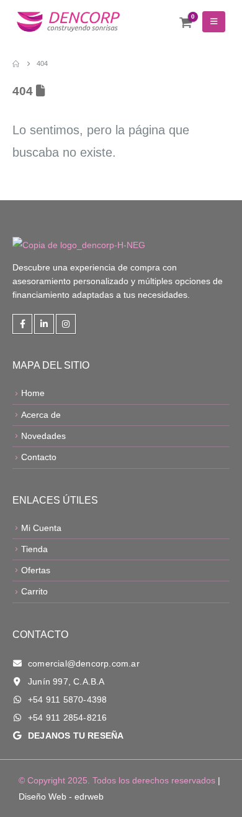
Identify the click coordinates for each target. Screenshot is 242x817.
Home (33, 393)
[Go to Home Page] (15, 63)
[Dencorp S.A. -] (68, 22)
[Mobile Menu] (213, 21)
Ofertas (35, 570)
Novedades (43, 436)
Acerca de (41, 415)
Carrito (34, 591)
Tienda (34, 549)
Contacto (38, 457)
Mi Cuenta (41, 528)
